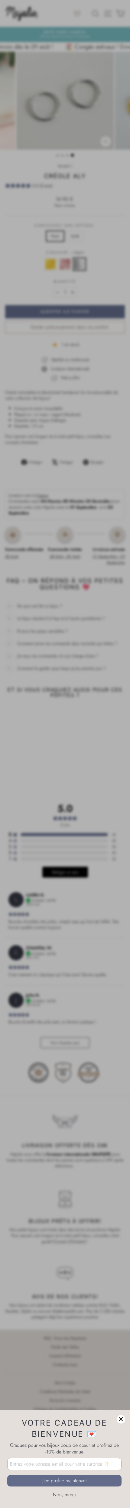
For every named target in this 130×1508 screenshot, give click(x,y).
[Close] (121, 1419)
